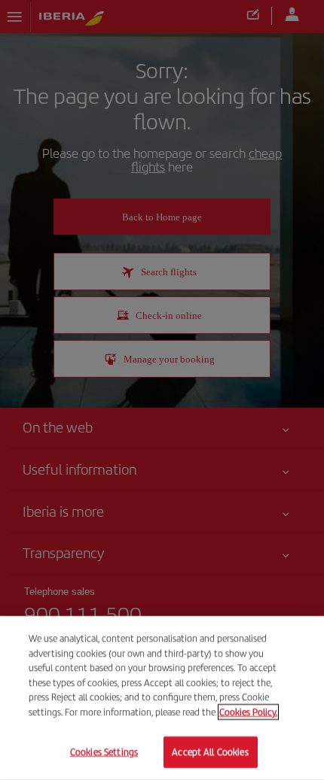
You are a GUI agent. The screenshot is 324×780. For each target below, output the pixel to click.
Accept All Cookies (210, 751)
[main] (162, 698)
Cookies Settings (104, 751)
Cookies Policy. (248, 712)
